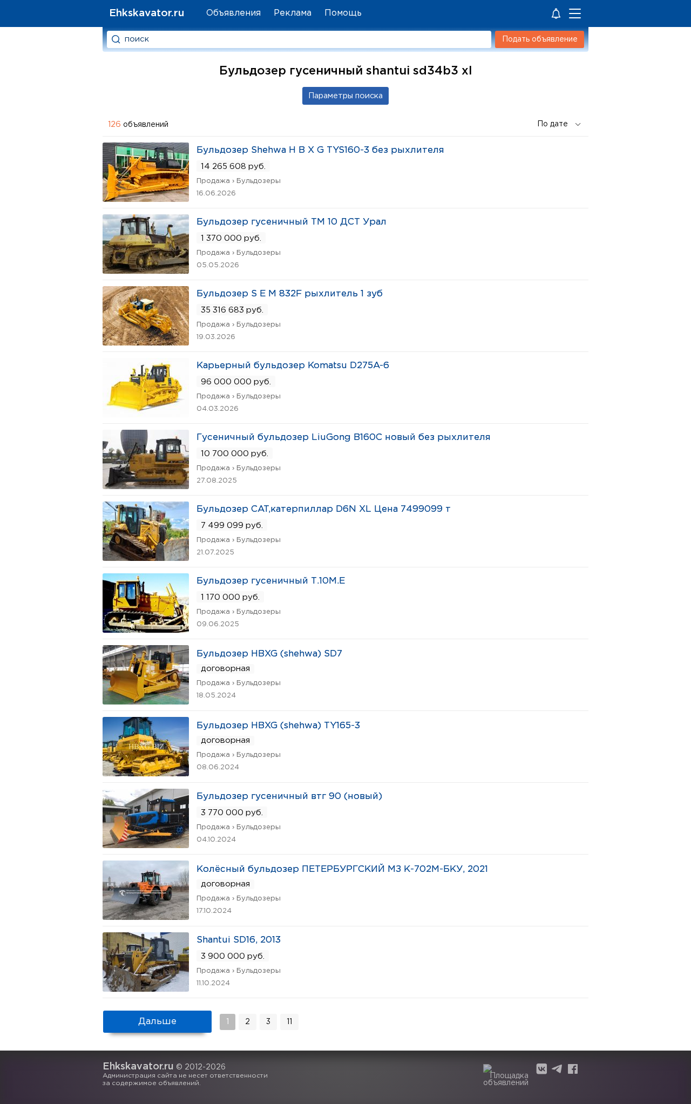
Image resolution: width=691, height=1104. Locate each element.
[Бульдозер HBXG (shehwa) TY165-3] (146, 773)
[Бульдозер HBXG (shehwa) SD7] (146, 701)
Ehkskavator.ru (146, 13)
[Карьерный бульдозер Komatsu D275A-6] (146, 414)
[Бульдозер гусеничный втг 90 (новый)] (146, 845)
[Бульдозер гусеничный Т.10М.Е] (146, 629)
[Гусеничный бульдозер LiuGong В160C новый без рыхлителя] (146, 486)
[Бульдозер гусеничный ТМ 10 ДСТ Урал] (146, 270)
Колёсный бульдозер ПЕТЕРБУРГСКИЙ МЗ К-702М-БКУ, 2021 (342, 869)
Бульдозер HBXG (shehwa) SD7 (269, 654)
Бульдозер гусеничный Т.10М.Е (271, 581)
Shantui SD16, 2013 (239, 940)
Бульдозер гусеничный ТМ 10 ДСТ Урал (292, 222)
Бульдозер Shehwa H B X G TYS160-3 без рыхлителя (320, 150)
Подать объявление (540, 39)
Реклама (292, 13)
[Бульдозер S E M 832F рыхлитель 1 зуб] (146, 342)
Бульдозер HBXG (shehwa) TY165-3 (278, 726)
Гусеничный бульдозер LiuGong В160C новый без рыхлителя (344, 438)
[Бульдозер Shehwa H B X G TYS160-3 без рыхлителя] (146, 198)
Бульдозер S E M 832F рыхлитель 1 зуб (290, 294)
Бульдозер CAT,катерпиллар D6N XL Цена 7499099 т (324, 509)
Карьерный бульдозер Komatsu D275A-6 (293, 366)
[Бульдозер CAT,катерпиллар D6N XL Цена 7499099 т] (146, 557)
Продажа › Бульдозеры (239, 181)
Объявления (233, 13)
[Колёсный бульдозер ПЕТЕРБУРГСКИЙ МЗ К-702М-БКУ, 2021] (146, 916)
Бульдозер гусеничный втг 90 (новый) (289, 797)
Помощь (343, 13)
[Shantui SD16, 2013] (146, 988)
